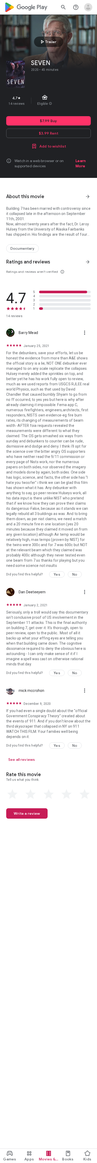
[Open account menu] (88, 7)
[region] (48, 100)
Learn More (81, 163)
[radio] (12, 794)
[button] (57, 574)
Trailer (47, 42)
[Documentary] (22, 248)
